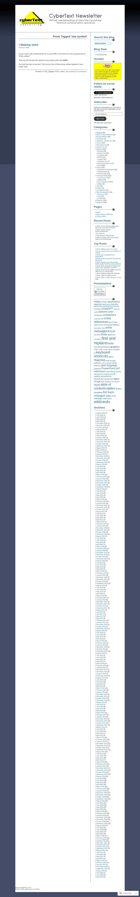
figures (110, 335)
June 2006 (100, 875)
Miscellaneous (101, 145)
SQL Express (106, 382)
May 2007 (100, 856)
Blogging (99, 132)
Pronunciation (102, 171)
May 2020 (100, 542)
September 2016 (102, 628)
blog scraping (114, 306)
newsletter (108, 363)
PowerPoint (108, 368)
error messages (103, 329)
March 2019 (100, 571)
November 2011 (102, 745)
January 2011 (101, 766)
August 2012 (100, 727)
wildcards (102, 402)
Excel (111, 331)
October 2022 (101, 485)
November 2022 (102, 483)
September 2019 (102, 559)
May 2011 (100, 758)
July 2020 (100, 538)
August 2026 (100, 413)
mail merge (110, 360)
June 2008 (100, 829)
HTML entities (60, 72)
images (116, 349)
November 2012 (102, 721)
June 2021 (100, 515)
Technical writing (102, 176)
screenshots (106, 376)
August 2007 (100, 850)
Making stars (29, 44)
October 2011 (101, 747)
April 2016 (99, 639)
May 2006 (100, 877)
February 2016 (101, 643)
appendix (98, 304)
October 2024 (101, 444)
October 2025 (101, 427)
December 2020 (102, 528)
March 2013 (100, 712)
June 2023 (100, 468)
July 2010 (100, 778)
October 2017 (101, 606)
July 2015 (100, 655)
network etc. (101, 147)
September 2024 (102, 446)
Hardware (100, 139)
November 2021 (102, 507)
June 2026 (100, 417)
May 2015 (100, 659)
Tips (98, 186)
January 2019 (101, 575)
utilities (109, 396)
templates (98, 392)
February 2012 (101, 739)
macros (99, 360)
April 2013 (99, 710)
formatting (98, 347)
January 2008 (101, 840)
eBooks (116, 325)
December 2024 (102, 439)
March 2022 (100, 499)
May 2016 (100, 637)
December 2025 (102, 423)
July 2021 (100, 513)
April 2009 (99, 809)
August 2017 (100, 610)
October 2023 (101, 460)
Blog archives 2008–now (105, 214)
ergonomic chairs (99, 328)
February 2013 (101, 715)
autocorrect (98, 306)
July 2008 (100, 827)
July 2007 (100, 852)
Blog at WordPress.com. (23, 887)
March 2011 (100, 762)
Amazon (104, 302)
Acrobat (100, 151)
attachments (106, 304)
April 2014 (99, 686)
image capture (108, 349)
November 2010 (102, 770)
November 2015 (102, 647)
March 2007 (100, 860)
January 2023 (101, 478)
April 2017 (99, 618)
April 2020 (99, 544)
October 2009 (101, 797)
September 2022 (102, 487)
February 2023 (101, 476)
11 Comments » (81, 72)
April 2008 (99, 834)
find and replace (105, 340)
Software (99, 149)
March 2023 (100, 474)
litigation (111, 357)
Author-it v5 (101, 153)
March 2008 (100, 836)
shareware (108, 379)
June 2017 (100, 614)
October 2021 (101, 509)
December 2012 (102, 719)
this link (111, 75)
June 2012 (100, 731)
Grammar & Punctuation (106, 169)
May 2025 (100, 433)
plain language (109, 365)
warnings (98, 398)
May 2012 (100, 733)
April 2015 (99, 661)
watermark (107, 398)
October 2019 (101, 556)
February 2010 (101, 788)
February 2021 (101, 524)
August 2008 (100, 825)
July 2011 (100, 754)
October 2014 (101, 673)
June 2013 (100, 706)
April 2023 (99, 472)
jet (94, 353)
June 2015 (100, 657)
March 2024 (100, 450)
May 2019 (100, 567)
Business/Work (102, 137)
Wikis (99, 184)
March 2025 (100, 435)
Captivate (101, 155)
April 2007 (99, 858)
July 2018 (100, 587)
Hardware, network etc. (104, 141)
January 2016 (101, 645)
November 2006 (102, 866)
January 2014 (101, 692)
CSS (99, 196)
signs (116, 378)
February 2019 (101, 573)
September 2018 (102, 583)
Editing (100, 180)
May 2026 (100, 419)
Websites (100, 200)
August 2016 (100, 630)
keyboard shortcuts (102, 354)
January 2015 (101, 667)
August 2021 (100, 511)
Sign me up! (100, 118)
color (110, 311)
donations (108, 325)
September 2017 (102, 608)
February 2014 (101, 690)
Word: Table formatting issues (106, 275)
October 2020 (101, 532)
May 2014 (100, 684)
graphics (115, 346)
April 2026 (99, 421)
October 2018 (101, 581)
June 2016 (100, 634)
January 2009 (101, 815)
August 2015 (100, 653)
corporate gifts (98, 319)
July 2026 (100, 415)
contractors (98, 315)
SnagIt (97, 381)
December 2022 (102, 481)
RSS (101, 374)
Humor (99, 143)
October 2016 (101, 626)
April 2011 (99, 760)
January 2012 (101, 741)
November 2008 (102, 819)
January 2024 (101, 454)
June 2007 (100, 854)
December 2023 (102, 456)
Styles (99, 167)
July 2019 (100, 563)
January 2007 (101, 864)
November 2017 (102, 604)
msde (103, 363)
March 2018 (100, 595)
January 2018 (101, 600)
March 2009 (100, 811)
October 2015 (101, 649)
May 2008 (100, 832)
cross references (102, 320)
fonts (110, 343)
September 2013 (102, 700)
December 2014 (102, 669)
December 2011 (102, 743)
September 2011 (102, 749)
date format (112, 322)
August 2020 (100, 536)
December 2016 (102, 624)
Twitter (99, 188)
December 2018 (102, 577)
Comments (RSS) (34, 889)
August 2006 (100, 871)
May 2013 (100, 708)
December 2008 (102, 817)
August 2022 (100, 489)
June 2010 (100, 780)
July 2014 (100, 680)
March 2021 (100, 522)
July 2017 (100, 612)
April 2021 (99, 520)
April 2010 (99, 784)
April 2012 (99, 735)
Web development (102, 192)
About (98, 212)
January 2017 (101, 622)
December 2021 (102, 505)
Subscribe (100, 102)
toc (105, 392)
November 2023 (102, 458)
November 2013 (102, 696)
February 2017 (101, 620)
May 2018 (100, 591)
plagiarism (97, 365)
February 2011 (101, 764)
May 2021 (100, 517)
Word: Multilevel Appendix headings (108, 273)
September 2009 (102, 799)
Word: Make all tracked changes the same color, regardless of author (107, 266)
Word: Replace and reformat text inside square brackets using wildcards (108, 263)
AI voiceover (100, 233)
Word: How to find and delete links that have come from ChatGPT (107, 227)
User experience (103, 182)
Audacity (114, 304)
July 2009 (100, 803)
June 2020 (100, 540)
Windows (100, 202)
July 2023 (100, 466)
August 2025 (100, 429)
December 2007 (102, 842)
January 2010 (101, 790)
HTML (45, 72)
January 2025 (101, 437)
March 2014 (100, 688)
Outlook (100, 159)
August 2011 (100, 751)
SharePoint (98, 379)
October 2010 (101, 772)
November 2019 (102, 554)
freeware (106, 347)
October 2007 (101, 846)
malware (97, 363)
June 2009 (100, 805)
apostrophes (114, 302)
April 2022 (99, 497)
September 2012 (102, 725)
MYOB (100, 157)
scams (107, 374)
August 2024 (100, 448)
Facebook (97, 335)
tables (110, 388)
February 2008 (101, 838)
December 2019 (102, 552)
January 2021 (101, 526)
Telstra (118, 389)
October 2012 (101, 723)
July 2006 (100, 873)
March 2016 (100, 641)
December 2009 (102, 793)
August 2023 (100, 464)
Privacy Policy (101, 216)
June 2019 (100, 565)
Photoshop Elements (105, 163)
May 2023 (100, 470)
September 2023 (102, 462)
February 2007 (101, 862)
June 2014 (100, 682)
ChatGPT (107, 308)
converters (109, 314)
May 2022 (100, 495)
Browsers (101, 194)
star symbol (70, 72)
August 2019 (100, 561)
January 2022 (101, 503)
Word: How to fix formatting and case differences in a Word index (108, 270)
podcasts (97, 369)
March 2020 (100, 546)
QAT (118, 368)
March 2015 (100, 663)
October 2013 (101, 698)
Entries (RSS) (19, 889)
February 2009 (101, 813)
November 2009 (102, 795)
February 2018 (101, 598)
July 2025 (100, 431)
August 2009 (100, 801)
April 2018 (99, 593)
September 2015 (102, 651)
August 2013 (100, 702)
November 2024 (102, 442)
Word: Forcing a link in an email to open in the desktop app (107, 238)
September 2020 (102, 534)
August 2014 (100, 678)
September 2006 (102, 868)
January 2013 (101, 717)
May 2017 (100, 616)
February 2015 (101, 665)
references (100, 371)
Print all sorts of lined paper (105, 235)
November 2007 (102, 844)
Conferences (102, 178)
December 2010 (102, 768)
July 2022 (100, 491)
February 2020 (101, 548)
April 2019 (99, 569)
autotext (106, 306)
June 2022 (100, 493)
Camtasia (97, 309)
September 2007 (102, 848)
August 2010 (100, 776)
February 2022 (101, 501)
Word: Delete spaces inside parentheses (102, 230)
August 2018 (100, 585)
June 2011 (100, 756)
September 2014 (102, 676)
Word (99, 165)
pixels (114, 363)
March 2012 (100, 737)
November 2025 (102, 425)
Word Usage (102, 173)
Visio (114, 396)
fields (104, 334)
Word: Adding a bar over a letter (107, 249)
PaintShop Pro (102, 161)
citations (102, 311)
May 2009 (100, 807)
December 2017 (102, 602)
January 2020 (101, 550)
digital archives (99, 325)
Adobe (97, 301)
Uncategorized (101, 190)
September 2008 (102, 823)
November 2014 (102, 671)
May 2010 (100, 782)
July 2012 (100, 729)
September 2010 (102, 774)
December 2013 (102, 694)
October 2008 (101, 821)
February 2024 (101, 452)
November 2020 (102, 530)
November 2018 (102, 579)
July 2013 (100, 704)
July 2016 (100, 632)
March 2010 (100, 786)
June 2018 (100, 589)
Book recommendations (104, 134)
